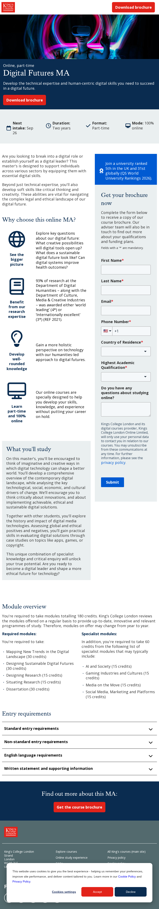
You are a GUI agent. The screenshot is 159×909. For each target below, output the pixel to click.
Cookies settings (64, 891)
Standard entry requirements (31, 728)
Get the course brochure (79, 807)
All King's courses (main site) (126, 851)
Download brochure (133, 7)
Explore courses (66, 851)
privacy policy (113, 462)
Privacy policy (116, 858)
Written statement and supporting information (48, 768)
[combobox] (126, 351)
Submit (112, 482)
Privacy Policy (21, 881)
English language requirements (33, 755)
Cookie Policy (127, 876)
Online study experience (72, 858)
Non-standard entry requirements (36, 741)
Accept (97, 891)
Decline (131, 891)
